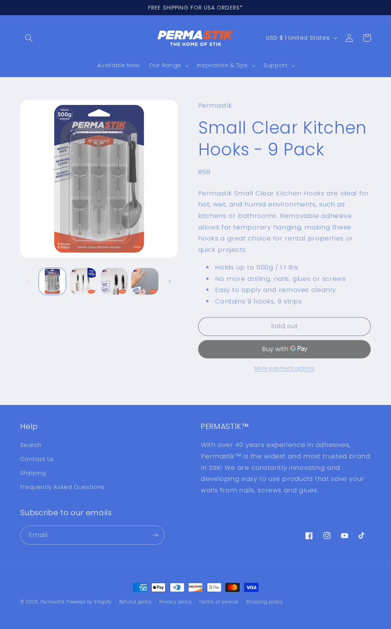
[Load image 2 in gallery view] (83, 281)
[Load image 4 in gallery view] (144, 281)
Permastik (52, 602)
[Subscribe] (155, 535)
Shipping (33, 473)
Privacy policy (175, 602)
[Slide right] (169, 281)
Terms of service (218, 602)
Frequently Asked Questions (62, 487)
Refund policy (135, 602)
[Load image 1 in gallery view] (52, 281)
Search (31, 445)
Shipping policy (264, 602)
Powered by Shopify (88, 602)
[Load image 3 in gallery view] (113, 281)
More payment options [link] (284, 368)
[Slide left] (28, 281)
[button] (29, 38)
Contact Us (37, 459)
